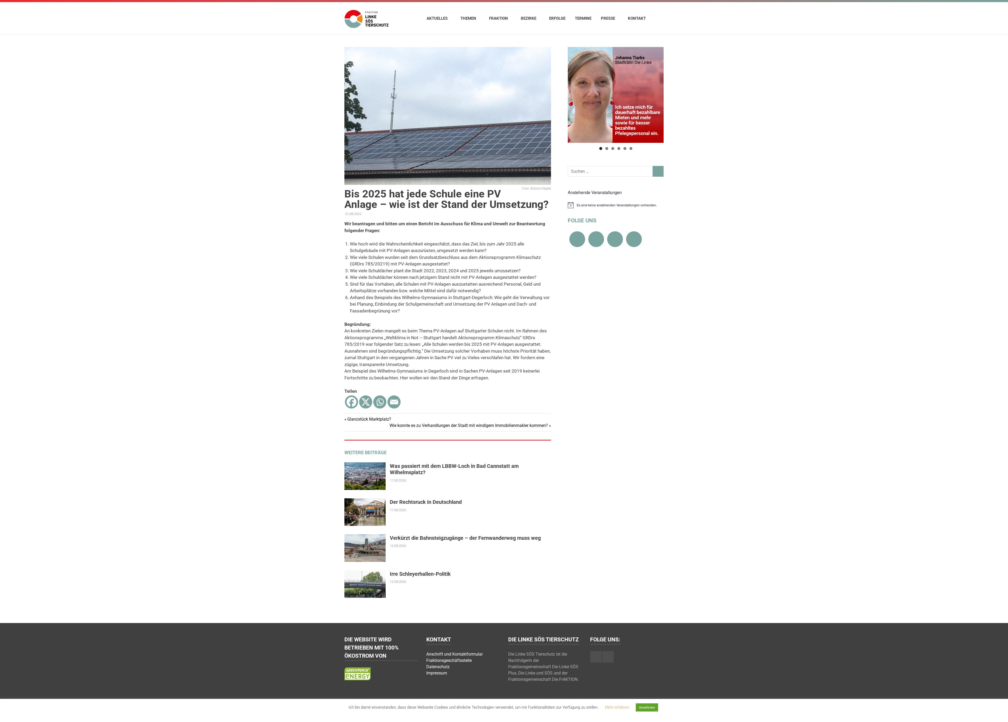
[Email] (394, 402)
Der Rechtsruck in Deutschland (426, 502)
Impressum (436, 673)
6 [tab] (630, 148)
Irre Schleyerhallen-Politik (420, 574)
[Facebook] (351, 402)
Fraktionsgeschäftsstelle (449, 660)
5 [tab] (624, 148)
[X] (365, 402)
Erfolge (557, 18)
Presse (608, 18)
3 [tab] (612, 148)
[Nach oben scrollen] (999, 713)
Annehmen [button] (647, 707)
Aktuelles (437, 18)
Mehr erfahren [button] (617, 707)
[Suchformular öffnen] (657, 18)
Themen (468, 18)
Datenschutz (438, 666)
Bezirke (528, 18)
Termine (583, 18)
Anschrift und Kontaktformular (454, 654)
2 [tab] (606, 148)
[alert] (616, 205)
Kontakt (637, 18)
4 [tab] (618, 148)
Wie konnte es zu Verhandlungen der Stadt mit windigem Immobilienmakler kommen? (469, 425)
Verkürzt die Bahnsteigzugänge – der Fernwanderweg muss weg (465, 538)
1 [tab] (600, 148)
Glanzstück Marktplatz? (369, 419)
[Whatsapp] (379, 402)
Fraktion (498, 18)
